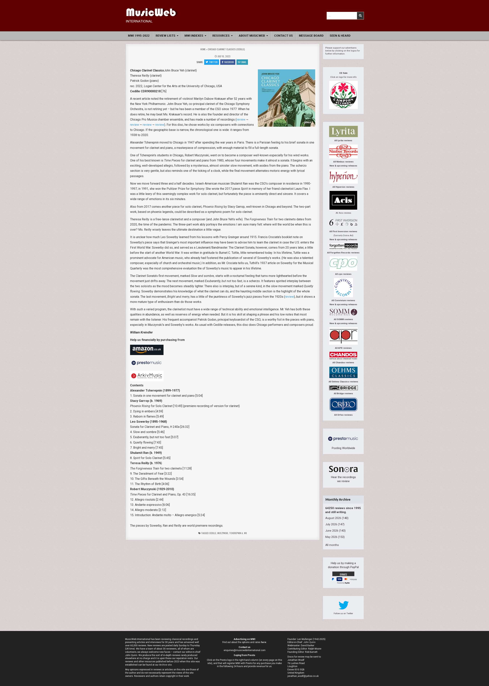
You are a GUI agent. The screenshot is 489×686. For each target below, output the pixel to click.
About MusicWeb (252, 35)
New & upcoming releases (343, 166)
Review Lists (165, 35)
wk (245, 533)
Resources (221, 35)
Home (203, 49)
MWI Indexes (194, 35)
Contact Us (283, 35)
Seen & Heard (340, 35)
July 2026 (331, 524)
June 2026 (331, 530)
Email (243, 62)
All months (332, 545)
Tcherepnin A (236, 533)
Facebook (229, 62)
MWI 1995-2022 (139, 35)
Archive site (165, 664)
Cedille (212, 533)
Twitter (213, 62)
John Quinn (309, 642)
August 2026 (333, 518)
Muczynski (222, 533)
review (240, 119)
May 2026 (331, 537)
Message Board (311, 35)
